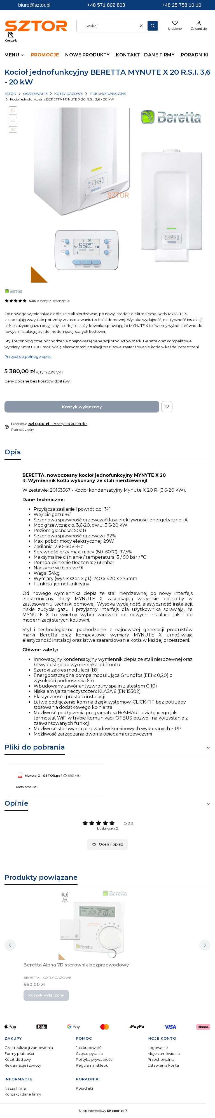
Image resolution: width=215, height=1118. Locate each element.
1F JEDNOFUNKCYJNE (108, 93)
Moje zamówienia (164, 1053)
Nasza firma (15, 1088)
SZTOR (10, 93)
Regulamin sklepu (92, 1065)
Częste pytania (89, 1053)
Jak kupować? (89, 1047)
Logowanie (158, 1047)
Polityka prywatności (94, 1059)
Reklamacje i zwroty (22, 1065)
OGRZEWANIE (35, 93)
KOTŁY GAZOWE (68, 93)
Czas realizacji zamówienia (28, 1047)
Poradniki (84, 1088)
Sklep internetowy (101, 1111)
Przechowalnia (161, 1059)
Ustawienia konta (163, 1065)
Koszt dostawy (17, 1059)
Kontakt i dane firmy (22, 1094)
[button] (153, 26)
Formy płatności (19, 1053)
